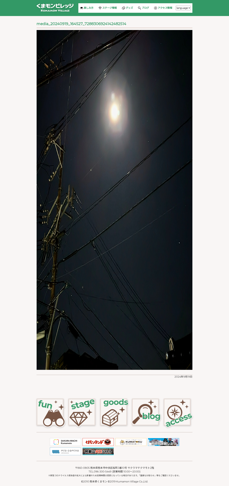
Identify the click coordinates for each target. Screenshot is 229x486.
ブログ (145, 7)
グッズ (129, 7)
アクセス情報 (165, 7)
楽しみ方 (88, 7)
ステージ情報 (109, 7)
